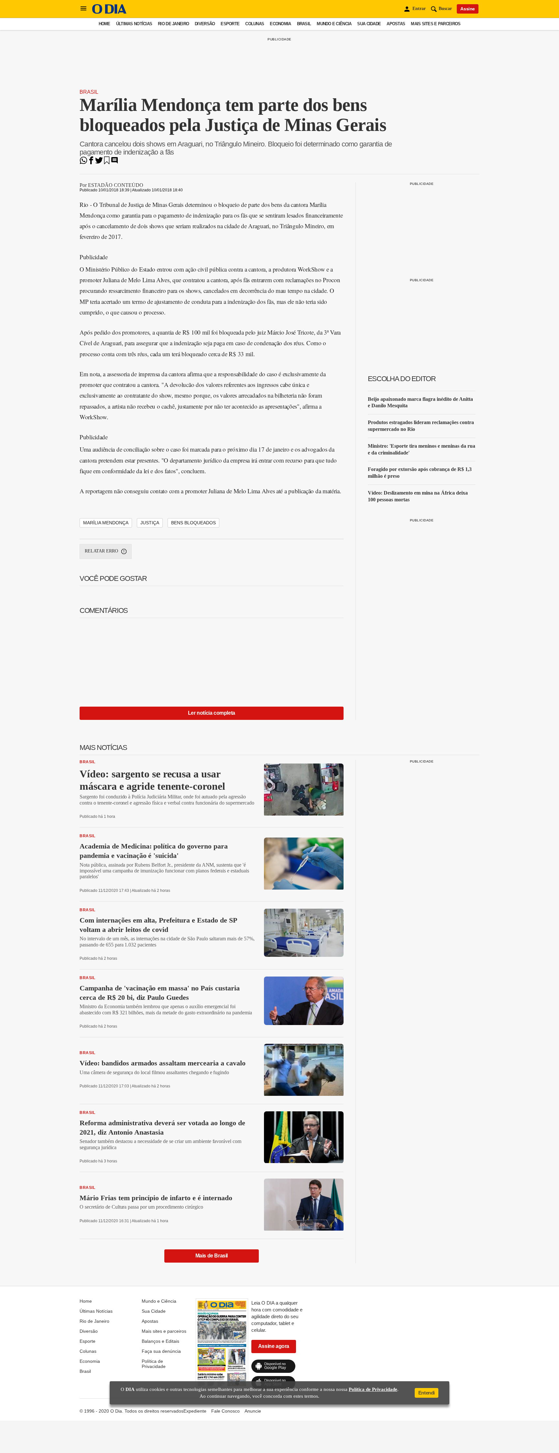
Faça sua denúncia (161, 1351)
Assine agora (273, 1346)
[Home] (109, 12)
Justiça (149, 522)
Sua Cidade (369, 23)
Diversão (205, 23)
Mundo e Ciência (334, 23)
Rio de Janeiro (173, 23)
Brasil (304, 23)
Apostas (396, 23)
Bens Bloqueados (193, 522)
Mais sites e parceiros (435, 23)
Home (104, 23)
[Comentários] (114, 162)
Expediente (194, 1411)
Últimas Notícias (134, 23)
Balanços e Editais (160, 1341)
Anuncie (253, 1411)
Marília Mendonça (105, 522)
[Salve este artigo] (107, 162)
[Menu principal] (83, 9)
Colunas (254, 23)
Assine (467, 8)
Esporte (230, 23)
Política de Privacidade (154, 1364)
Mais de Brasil (211, 1255)
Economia (280, 23)
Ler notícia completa (211, 713)
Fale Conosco (225, 1411)
